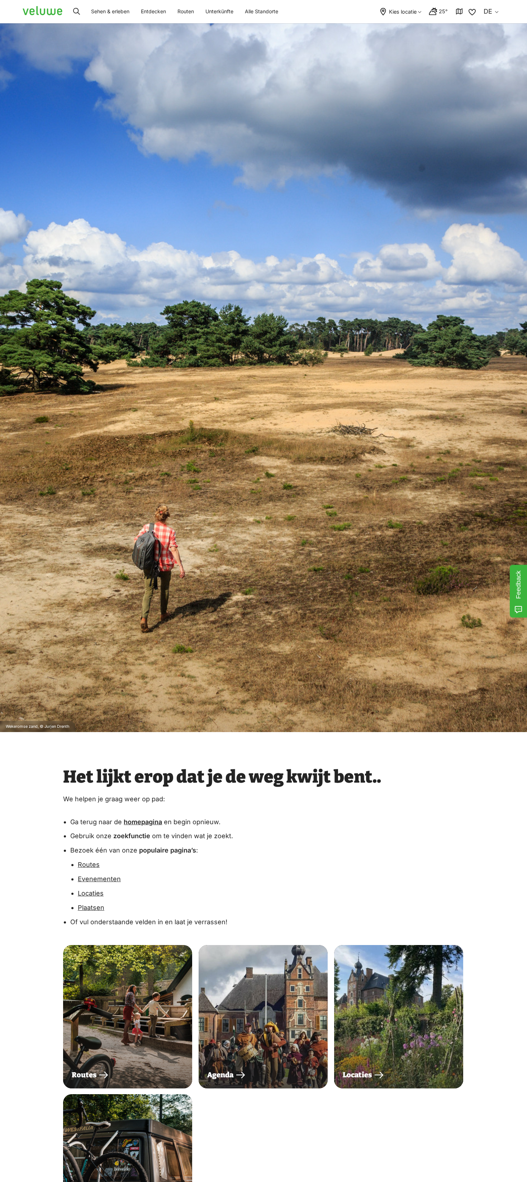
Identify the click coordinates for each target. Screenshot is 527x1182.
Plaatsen (91, 907)
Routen (185, 11)
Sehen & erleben (110, 11)
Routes (89, 864)
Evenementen (99, 879)
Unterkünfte (219, 11)
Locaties (91, 893)
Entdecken (153, 11)
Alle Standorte (261, 11)
